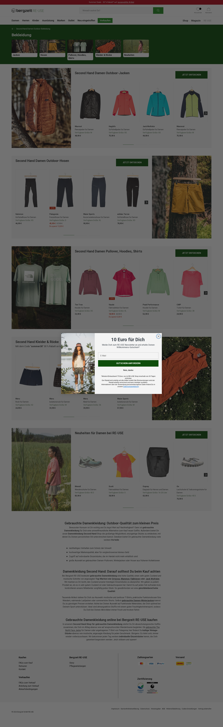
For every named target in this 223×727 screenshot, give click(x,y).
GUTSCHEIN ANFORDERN (128, 363)
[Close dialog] (158, 336)
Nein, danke (128, 370)
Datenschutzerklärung (131, 386)
